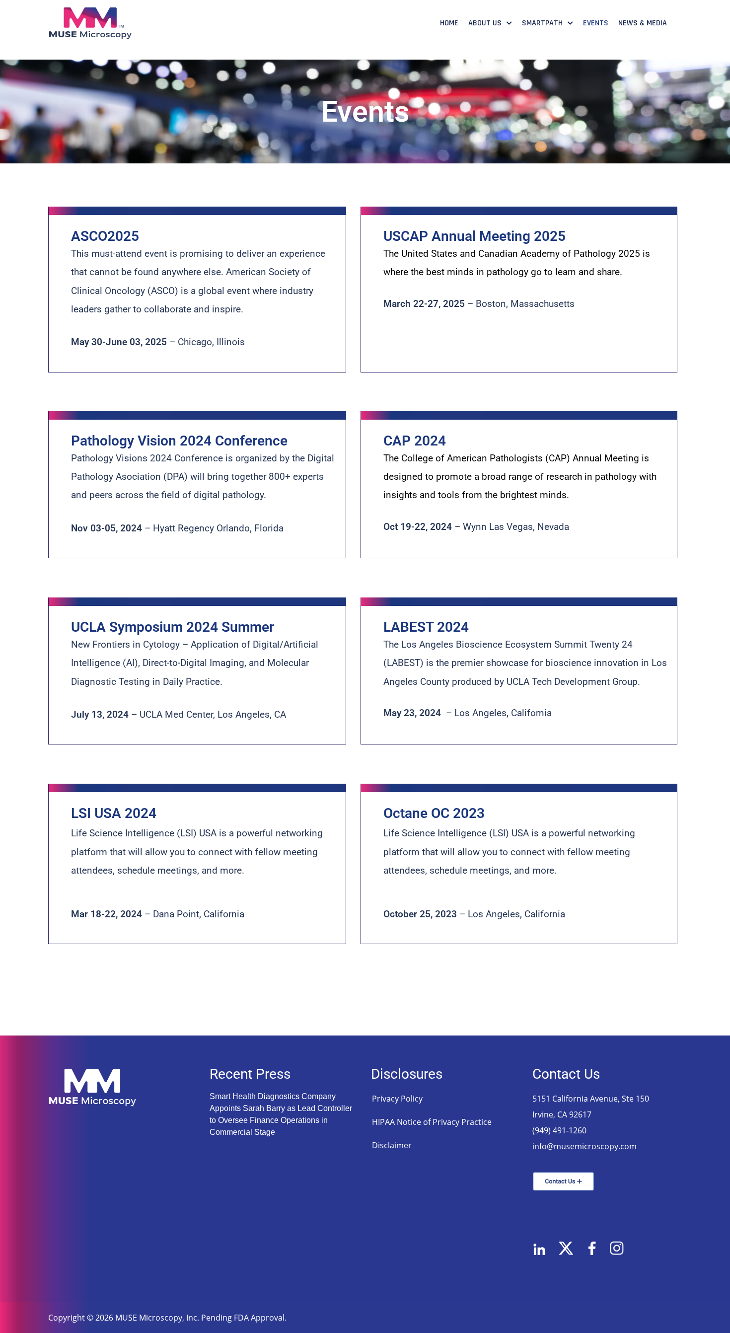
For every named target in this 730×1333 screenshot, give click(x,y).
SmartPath (542, 23)
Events (595, 23)
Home (449, 23)
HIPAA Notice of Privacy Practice (432, 1121)
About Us (485, 23)
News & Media (642, 23)
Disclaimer (392, 1145)
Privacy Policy (397, 1098)
